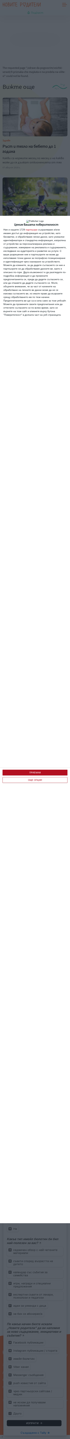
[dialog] (35, 719)
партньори (31, 229)
